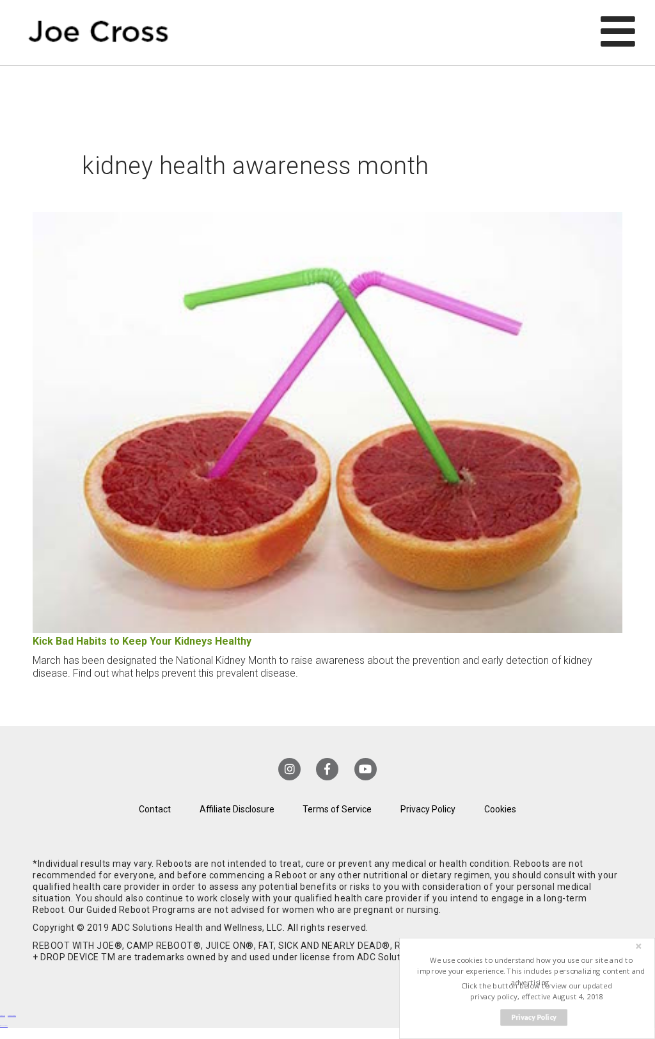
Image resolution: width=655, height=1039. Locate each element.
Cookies (500, 809)
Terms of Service (337, 809)
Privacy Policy (427, 809)
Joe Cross (98, 32)
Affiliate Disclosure (237, 809)
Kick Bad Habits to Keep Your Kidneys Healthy (142, 641)
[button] (531, 971)
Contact (155, 809)
